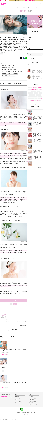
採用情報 (34, 412)
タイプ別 (38, 100)
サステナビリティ (14, 419)
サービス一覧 (2, 419)
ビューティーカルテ (18, 401)
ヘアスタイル (32, 94)
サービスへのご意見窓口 (32, 401)
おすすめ (34, 87)
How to (1, 53)
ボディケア (29, 41)
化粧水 (40, 96)
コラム (29, 48)
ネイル (29, 46)
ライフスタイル (32, 100)
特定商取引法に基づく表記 (33, 404)
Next (25, 305)
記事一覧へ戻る (14, 329)
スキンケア (4, 52)
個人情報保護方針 (23, 412)
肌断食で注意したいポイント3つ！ (8, 75)
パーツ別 (35, 96)
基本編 (6, 387)
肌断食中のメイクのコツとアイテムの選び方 (10, 73)
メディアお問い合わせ (32, 398)
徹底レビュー (33, 91)
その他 (29, 50)
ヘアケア (29, 43)
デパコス (35, 98)
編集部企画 (39, 87)
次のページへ (13, 300)
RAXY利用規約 (31, 402)
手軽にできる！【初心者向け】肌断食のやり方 (10, 69)
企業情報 (18, 412)
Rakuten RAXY (4, 4)
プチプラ (30, 96)
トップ (5, 7)
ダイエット (30, 98)
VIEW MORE (40, 81)
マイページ (16, 399)
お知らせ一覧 (31, 396)
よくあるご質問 (31, 399)
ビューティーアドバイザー (19, 402)
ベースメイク (30, 37)
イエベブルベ (38, 94)
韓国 (38, 91)
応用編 (6, 354)
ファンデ (40, 98)
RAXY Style (16, 7)
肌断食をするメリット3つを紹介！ (8, 67)
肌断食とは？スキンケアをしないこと (9, 65)
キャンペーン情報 (26, 7)
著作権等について (29, 412)
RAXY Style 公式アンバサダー (33, 89)
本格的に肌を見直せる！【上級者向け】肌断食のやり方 (12, 71)
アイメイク (29, 39)
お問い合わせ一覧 (7, 419)
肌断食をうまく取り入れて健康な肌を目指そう (10, 78)
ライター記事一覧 (22, 325)
